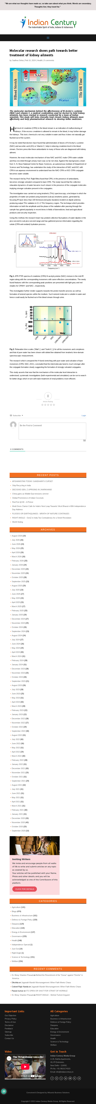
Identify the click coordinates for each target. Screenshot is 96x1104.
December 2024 (18, 619)
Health (39, 60)
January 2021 (17, 814)
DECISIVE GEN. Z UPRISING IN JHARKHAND (32, 489)
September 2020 (18, 831)
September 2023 (18, 681)
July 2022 (16, 739)
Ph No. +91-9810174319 (60, 1068)
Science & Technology (21, 957)
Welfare (15, 961)
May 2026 (16, 548)
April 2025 (16, 602)
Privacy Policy (10, 1019)
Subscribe (9, 1035)
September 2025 (18, 581)
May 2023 (16, 698)
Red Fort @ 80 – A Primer (22, 502)
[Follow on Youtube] (70, 1078)
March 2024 (17, 656)
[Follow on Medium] (79, 1078)
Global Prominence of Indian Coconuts (28, 498)
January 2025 (17, 615)
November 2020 (18, 822)
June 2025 (16, 594)
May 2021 (16, 797)
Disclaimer (9, 1025)
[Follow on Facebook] (52, 1078)
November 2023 (18, 673)
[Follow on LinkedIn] (65, 1078)
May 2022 (16, 748)
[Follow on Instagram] (56, 1078)
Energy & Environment (21, 932)
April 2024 (16, 652)
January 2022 (17, 764)
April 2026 (16, 552)
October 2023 (17, 677)
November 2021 (18, 772)
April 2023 (16, 702)
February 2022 (18, 760)
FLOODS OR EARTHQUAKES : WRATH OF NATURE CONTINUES (40, 514)
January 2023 (17, 714)
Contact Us (9, 1038)
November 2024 (18, 623)
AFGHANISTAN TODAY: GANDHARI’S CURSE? (32, 481)
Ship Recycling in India (21, 485)
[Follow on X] (61, 1078)
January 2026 (17, 565)
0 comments (49, 60)
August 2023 (17, 685)
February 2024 (18, 660)
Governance (17, 936)
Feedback (9, 1028)
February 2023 (18, 710)
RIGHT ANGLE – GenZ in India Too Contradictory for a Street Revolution (41, 518)
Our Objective (10, 1015)
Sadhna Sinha (18, 60)
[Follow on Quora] (74, 1078)
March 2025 (17, 606)
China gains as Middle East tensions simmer (30, 494)
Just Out (15, 949)
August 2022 (17, 735)
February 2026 (18, 561)
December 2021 (18, 768)
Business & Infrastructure (22, 915)
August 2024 (17, 635)
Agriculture (16, 907)
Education (16, 928)
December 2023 (18, 669)
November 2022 (18, 723)
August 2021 (17, 785)
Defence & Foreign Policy (22, 920)
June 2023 (16, 694)
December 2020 (18, 818)
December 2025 (18, 569)
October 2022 (17, 727)
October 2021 (17, 777)
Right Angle (16, 953)
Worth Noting (17, 522)
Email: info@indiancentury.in (61, 1072)
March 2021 (17, 806)
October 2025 (17, 577)
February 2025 (18, 610)
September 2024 (18, 631)
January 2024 (17, 664)
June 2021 (16, 793)
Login (83, 415)
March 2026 (17, 556)
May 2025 (16, 598)
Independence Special (21, 945)
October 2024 (17, 627)
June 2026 (16, 544)
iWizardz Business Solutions (58, 1093)
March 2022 (17, 756)
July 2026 (16, 540)
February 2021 (18, 810)
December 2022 (18, 718)
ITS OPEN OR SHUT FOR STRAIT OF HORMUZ (47, 991)
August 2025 (17, 586)
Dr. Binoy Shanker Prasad (22, 975)
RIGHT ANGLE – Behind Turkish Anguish (53, 995)
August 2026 (17, 536)
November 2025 (18, 573)
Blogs (14, 911)
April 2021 (16, 802)
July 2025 (16, 590)
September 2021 (18, 781)
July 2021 (16, 789)
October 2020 (17, 826)
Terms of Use (10, 1022)
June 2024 (16, 644)
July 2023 (16, 689)
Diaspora (15, 924)
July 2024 (16, 640)
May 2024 (16, 648)
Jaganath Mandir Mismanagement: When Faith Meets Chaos (46, 982)
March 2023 (17, 706)
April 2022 (16, 752)
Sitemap (8, 1032)
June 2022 (16, 743)
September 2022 (18, 731)
